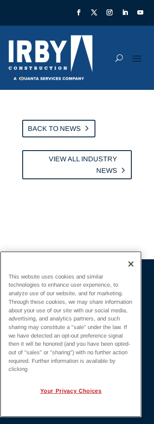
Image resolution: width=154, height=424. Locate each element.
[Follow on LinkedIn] (125, 12)
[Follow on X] (94, 12)
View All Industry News (83, 164)
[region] (71, 334)
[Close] (130, 264)
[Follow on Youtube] (140, 12)
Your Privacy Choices (71, 391)
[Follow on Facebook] (79, 12)
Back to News (54, 128)
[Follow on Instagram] (110, 12)
